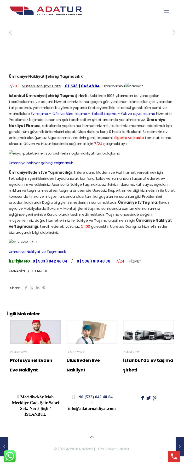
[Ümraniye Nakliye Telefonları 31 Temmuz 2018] (180, 446)
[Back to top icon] (92, 437)
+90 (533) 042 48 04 (94, 396)
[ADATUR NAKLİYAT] (46, 11)
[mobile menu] (166, 11)
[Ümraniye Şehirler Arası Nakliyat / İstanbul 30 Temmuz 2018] (4, 446)
